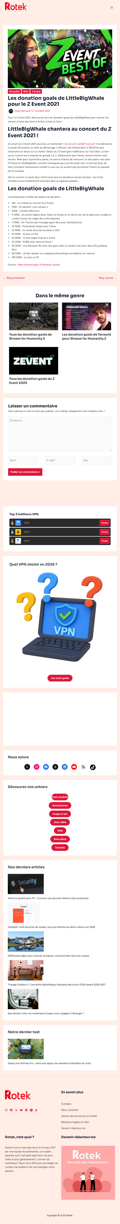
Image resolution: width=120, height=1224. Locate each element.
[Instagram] (36, 767)
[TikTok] (93, 767)
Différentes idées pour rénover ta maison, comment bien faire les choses (48, 955)
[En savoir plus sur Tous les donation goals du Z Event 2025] (33, 360)
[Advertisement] (60, 719)
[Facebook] (46, 767)
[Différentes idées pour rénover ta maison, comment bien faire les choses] (26, 941)
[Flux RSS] (83, 767)
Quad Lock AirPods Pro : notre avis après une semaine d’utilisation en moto (49, 1063)
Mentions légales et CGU (75, 1122)
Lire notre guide (60, 678)
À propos (66, 1103)
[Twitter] (16, 1110)
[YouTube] (74, 767)
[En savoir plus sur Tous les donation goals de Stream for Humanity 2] (33, 316)
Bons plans (60, 839)
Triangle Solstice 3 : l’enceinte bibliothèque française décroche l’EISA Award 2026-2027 (57, 984)
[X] (27, 767)
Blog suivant (108, 277)
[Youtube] (21, 1110)
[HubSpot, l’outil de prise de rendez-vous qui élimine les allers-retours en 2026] (24, 913)
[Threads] (55, 767)
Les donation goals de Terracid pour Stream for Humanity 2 (86, 337)
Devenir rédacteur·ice (73, 1128)
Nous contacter (69, 1109)
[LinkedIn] (65, 767)
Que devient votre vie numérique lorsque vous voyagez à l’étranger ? (46, 1013)
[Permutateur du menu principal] (111, 7)
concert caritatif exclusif (81, 143)
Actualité (14, 91)
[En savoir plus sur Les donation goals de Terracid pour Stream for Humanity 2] (86, 316)
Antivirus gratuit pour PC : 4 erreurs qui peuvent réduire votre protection (48, 898)
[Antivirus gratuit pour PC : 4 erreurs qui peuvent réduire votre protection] (26, 884)
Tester (104, 523)
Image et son (60, 813)
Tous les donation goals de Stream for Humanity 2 (30, 337)
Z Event (36, 91)
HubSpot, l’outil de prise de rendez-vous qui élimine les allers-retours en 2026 (51, 927)
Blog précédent (14, 277)
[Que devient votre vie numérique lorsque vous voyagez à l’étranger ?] (23, 999)
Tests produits (60, 797)
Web (25, 91)
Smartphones (60, 805)
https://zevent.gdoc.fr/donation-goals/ (39, 264)
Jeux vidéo (60, 822)
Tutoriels (60, 847)
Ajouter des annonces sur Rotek (79, 1115)
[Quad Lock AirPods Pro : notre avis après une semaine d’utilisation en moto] (26, 1049)
